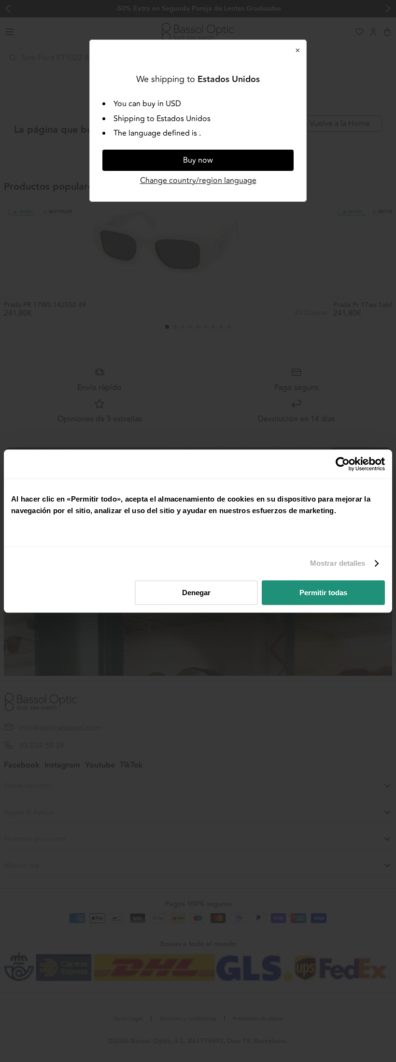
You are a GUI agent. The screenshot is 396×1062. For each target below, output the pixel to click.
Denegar (196, 592)
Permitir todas (323, 592)
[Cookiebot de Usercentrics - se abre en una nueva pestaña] (342, 464)
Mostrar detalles (338, 563)
